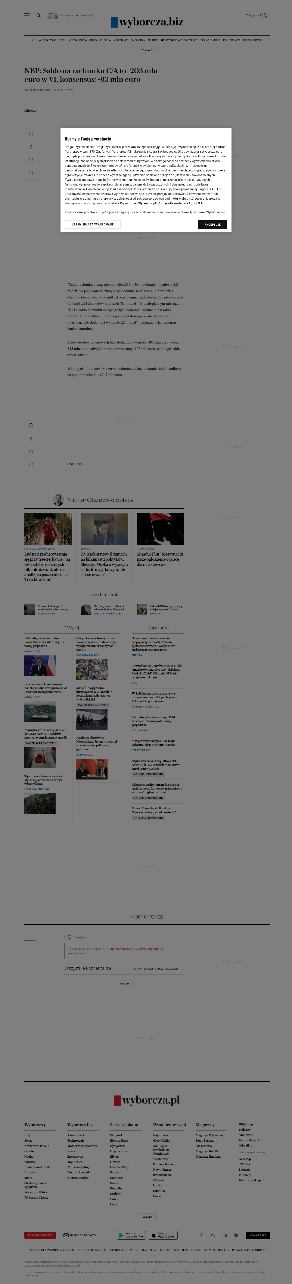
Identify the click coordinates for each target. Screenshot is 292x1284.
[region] (146, 180)
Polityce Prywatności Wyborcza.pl (132, 203)
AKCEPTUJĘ (213, 224)
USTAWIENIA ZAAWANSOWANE (93, 224)
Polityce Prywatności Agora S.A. (181, 203)
